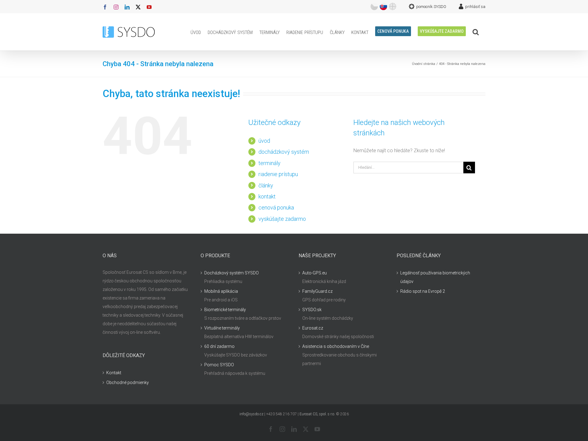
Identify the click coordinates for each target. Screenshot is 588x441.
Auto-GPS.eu (314, 272)
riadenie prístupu (278, 174)
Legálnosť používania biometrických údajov (435, 277)
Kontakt (113, 372)
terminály (269, 163)
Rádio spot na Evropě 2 (422, 291)
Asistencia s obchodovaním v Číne (335, 346)
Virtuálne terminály (222, 328)
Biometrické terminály (225, 309)
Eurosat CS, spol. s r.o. (317, 414)
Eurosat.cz (312, 328)
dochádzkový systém (283, 152)
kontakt (267, 196)
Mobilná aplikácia (221, 291)
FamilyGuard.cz (317, 291)
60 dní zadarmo (219, 346)
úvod (264, 141)
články (265, 185)
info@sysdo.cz (251, 414)
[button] (476, 31)
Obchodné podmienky (127, 382)
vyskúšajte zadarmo (282, 219)
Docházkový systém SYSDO (231, 272)
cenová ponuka (276, 207)
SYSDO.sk (312, 309)
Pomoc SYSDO (219, 364)
